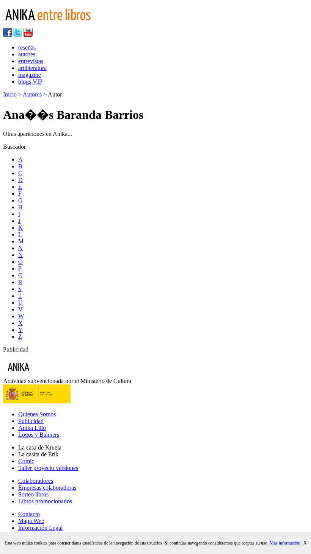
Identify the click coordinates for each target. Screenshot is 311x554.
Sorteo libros (33, 494)
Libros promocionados (45, 501)
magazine (29, 75)
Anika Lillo (32, 428)
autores (26, 54)
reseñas (27, 47)
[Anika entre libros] (42, 374)
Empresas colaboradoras (47, 487)
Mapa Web (31, 521)
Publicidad (31, 421)
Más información (285, 543)
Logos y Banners (38, 434)
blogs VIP (30, 81)
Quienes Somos (37, 414)
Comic (26, 461)
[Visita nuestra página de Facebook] (7, 34)
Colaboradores (35, 481)
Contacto (29, 514)
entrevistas (30, 61)
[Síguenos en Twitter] (17, 34)
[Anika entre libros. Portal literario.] (52, 24)
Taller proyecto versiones (48, 468)
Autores (32, 94)
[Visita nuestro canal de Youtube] (28, 34)
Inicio (10, 94)
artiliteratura (32, 68)
